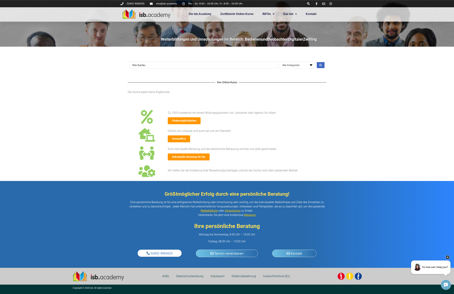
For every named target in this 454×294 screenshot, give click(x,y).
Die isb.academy (200, 13)
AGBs (165, 276)
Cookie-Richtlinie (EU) (276, 276)
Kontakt (311, 13)
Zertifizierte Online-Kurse (237, 13)
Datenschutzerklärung (189, 276)
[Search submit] (321, 65)
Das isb (288, 13)
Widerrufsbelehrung (244, 276)
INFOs (266, 13)
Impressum (218, 276)
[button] (308, 3)
